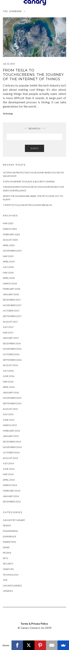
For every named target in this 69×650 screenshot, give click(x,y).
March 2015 (10, 425)
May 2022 (8, 223)
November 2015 (12, 397)
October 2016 (11, 354)
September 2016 (12, 359)
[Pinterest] (40, 645)
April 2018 (9, 277)
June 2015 (8, 419)
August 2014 (10, 458)
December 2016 (12, 343)
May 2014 (8, 474)
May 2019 (8, 256)
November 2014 (12, 447)
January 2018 (11, 294)
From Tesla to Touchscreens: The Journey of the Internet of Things (33, 74)
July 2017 (8, 327)
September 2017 (12, 316)
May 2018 (8, 272)
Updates (8, 590)
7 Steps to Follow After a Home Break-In (27, 205)
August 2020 (10, 239)
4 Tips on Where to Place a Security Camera (29, 181)
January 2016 (11, 392)
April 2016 (9, 387)
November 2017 (12, 305)
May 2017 (8, 332)
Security (8, 563)
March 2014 (10, 485)
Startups (8, 569)
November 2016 (12, 348)
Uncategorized (12, 585)
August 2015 (10, 408)
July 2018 (8, 267)
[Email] (52, 645)
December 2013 (12, 501)
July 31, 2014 (9, 63)
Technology (8, 113)
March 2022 (10, 228)
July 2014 (8, 463)
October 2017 (11, 310)
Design (7, 525)
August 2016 (10, 365)
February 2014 (11, 490)
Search (34, 148)
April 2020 (9, 245)
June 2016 (8, 376)
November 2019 (12, 250)
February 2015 (11, 430)
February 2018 (11, 288)
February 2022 (11, 234)
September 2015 (12, 403)
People (7, 552)
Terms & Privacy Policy (34, 623)
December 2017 (12, 299)
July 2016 (8, 370)
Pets (5, 558)
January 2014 (11, 496)
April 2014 (9, 479)
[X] (28, 645)
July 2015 (8, 414)
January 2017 (11, 337)
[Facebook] (17, 645)
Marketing (9, 541)
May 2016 (8, 381)
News (6, 547)
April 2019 (9, 261)
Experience (9, 536)
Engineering (10, 531)
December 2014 (12, 441)
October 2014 (11, 452)
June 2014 (8, 468)
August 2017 (10, 321)
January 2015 (11, 436)
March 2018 (10, 283)
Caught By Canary (14, 520)
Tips (5, 580)
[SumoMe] (63, 645)
